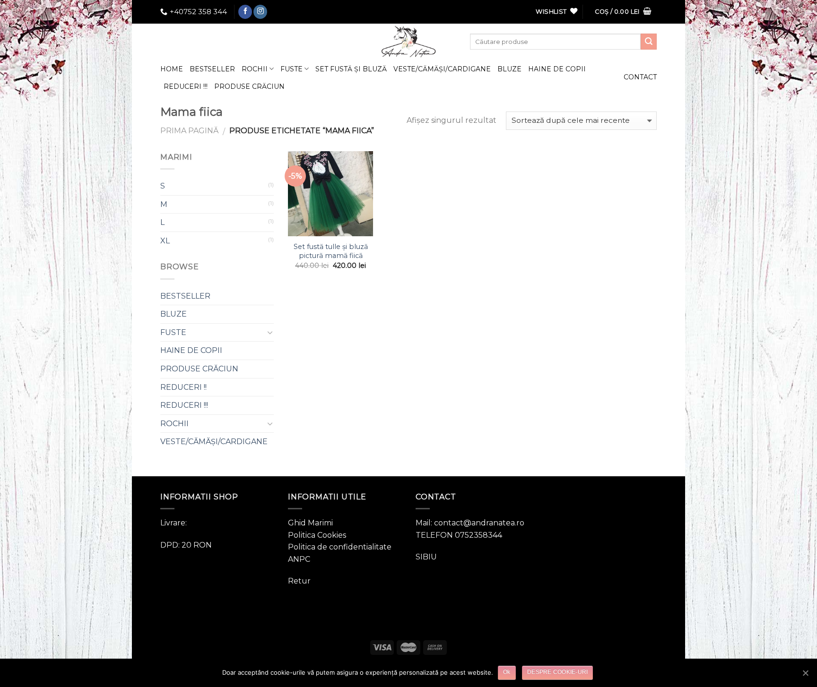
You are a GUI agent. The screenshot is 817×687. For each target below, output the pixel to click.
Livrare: (173, 522)
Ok (507, 672)
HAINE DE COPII (557, 69)
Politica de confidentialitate (339, 546)
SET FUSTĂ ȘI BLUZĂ (351, 69)
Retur (299, 580)
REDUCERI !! (183, 387)
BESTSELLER (212, 69)
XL (165, 240)
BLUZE (509, 69)
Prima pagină (189, 130)
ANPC (299, 559)
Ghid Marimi (310, 522)
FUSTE (291, 69)
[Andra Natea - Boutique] (408, 42)
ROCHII (255, 69)
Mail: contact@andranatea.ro (470, 522)
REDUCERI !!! (186, 86)
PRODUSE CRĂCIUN (249, 86)
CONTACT (640, 77)
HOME (171, 69)
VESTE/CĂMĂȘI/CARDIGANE (442, 69)
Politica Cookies (317, 535)
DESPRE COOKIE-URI (557, 672)
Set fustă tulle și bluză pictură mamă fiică (331, 251)
